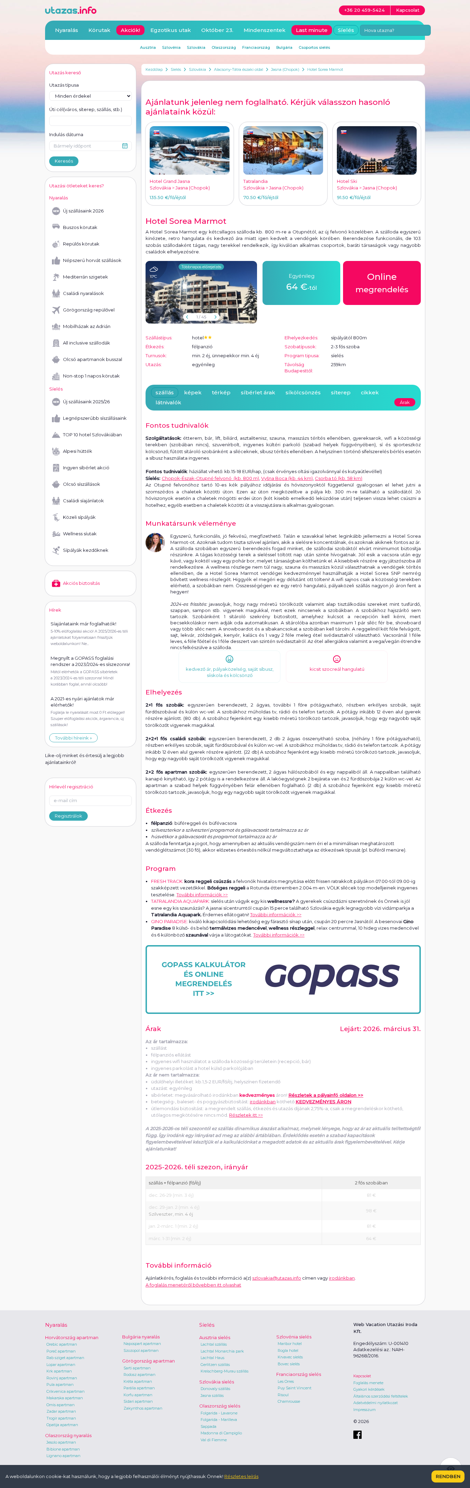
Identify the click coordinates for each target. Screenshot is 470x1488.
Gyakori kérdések (369, 1389)
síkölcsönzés (303, 392)
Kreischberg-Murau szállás (224, 1371)
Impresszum (364, 1409)
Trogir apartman (61, 1418)
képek (193, 392)
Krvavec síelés (290, 1357)
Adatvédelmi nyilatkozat (375, 1402)
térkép (221, 392)
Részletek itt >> (246, 1115)
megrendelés (381, 282)
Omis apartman (60, 1404)
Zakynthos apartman (143, 1408)
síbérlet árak (258, 392)
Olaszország (224, 47)
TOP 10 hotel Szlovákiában (92, 434)
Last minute (312, 30)
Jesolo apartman (61, 1442)
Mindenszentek (265, 30)
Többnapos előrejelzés (201, 266)
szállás (165, 392)
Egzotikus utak (170, 30)
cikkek (370, 392)
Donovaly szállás (215, 1388)
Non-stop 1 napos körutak (91, 376)
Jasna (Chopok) (285, 69)
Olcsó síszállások (81, 484)
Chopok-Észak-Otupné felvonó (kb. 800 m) (210, 478)
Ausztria (148, 47)
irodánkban (263, 1101)
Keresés (64, 161)
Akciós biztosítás (81, 583)
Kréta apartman (138, 1381)
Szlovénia (171, 47)
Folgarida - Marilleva (219, 1419)
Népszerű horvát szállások (92, 260)
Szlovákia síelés (216, 1382)
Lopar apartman (60, 1364)
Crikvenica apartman (65, 1391)
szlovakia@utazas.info (276, 1278)
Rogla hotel (288, 1350)
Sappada (208, 1426)
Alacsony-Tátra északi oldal (238, 69)
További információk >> (202, 894)
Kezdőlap (154, 69)
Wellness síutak (80, 533)
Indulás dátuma (66, 134)
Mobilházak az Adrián (86, 326)
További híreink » (73, 738)
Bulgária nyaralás (141, 1336)
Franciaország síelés (298, 1374)
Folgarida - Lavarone (219, 1413)
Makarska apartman (64, 1398)
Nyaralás (66, 30)
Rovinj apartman (61, 1378)
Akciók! (130, 30)
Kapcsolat (362, 1376)
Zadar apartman (61, 1411)
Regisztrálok (68, 816)
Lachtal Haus (212, 1357)
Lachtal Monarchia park (222, 1351)
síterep (341, 392)
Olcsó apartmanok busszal (92, 359)
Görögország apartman (148, 1361)
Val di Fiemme (214, 1439)
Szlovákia (197, 69)
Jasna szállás (212, 1395)
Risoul (283, 1394)
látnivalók (168, 402)
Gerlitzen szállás (215, 1364)
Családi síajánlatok (83, 500)
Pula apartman (60, 1384)
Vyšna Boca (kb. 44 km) (287, 478)
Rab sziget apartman (65, 1357)
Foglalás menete (368, 1382)
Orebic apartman (61, 1344)
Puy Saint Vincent (294, 1388)
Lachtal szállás (214, 1344)
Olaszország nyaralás (68, 1435)
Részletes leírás (241, 1476)
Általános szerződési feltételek (380, 1396)
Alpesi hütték (77, 451)
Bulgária (284, 47)
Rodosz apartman (140, 1374)
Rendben (448, 1476)
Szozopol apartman (141, 1350)
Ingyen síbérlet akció (86, 467)
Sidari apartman (138, 1401)
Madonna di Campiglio (221, 1433)
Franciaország (256, 47)
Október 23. (217, 30)
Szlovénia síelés (293, 1336)
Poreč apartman (61, 1351)
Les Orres (286, 1381)
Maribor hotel (290, 1343)
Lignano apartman (63, 1455)
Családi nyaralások (83, 293)
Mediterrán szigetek (85, 277)
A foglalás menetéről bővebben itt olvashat (193, 1285)
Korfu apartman (138, 1394)
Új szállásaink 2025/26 (86, 401)
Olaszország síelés (219, 1406)
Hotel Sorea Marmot (325, 69)
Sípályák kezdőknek (85, 550)
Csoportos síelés (314, 47)
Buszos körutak (80, 227)
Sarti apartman (137, 1368)
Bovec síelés (289, 1363)
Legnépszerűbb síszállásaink (95, 418)
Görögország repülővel (89, 310)
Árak (405, 402)
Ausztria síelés (214, 1337)
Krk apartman (59, 1371)
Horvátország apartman (71, 1337)
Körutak (99, 30)
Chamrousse (289, 1401)
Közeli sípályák (79, 517)
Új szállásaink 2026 (83, 211)
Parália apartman (139, 1388)
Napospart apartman (142, 1343)
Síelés (176, 69)
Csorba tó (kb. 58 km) (338, 478)
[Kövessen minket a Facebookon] (357, 1435)
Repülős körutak (81, 244)
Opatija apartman (62, 1424)
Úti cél (85, 109)
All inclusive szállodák (86, 343)
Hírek (55, 610)
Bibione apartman (63, 1449)
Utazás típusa (64, 85)
